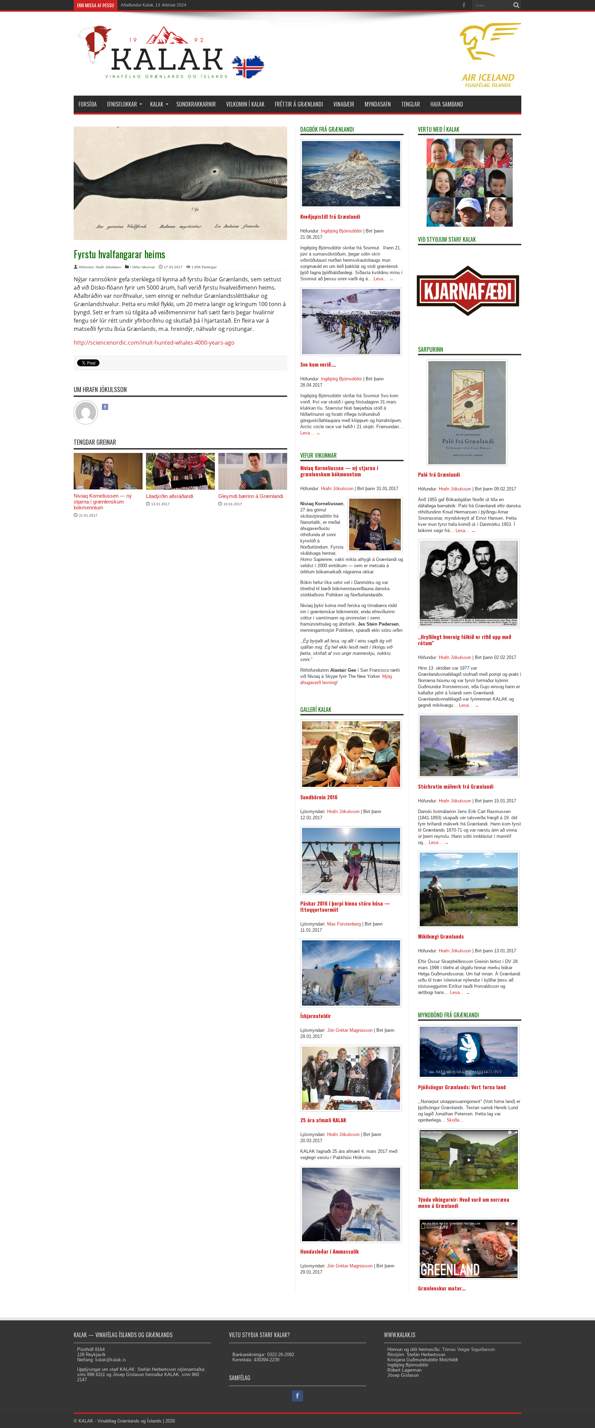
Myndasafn (378, 104)
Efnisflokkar (122, 104)
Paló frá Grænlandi (439, 474)
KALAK (156, 104)
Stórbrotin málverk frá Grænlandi (455, 786)
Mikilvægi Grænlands (441, 936)
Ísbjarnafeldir (315, 1015)
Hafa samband (446, 104)
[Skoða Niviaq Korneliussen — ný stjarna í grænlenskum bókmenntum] (108, 487)
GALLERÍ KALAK (315, 709)
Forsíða (88, 104)
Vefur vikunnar (143, 267)
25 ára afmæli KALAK (323, 1120)
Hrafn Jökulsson (108, 267)
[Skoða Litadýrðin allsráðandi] (180, 488)
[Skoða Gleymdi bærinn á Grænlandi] (252, 488)
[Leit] (516, 5)
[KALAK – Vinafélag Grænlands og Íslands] (171, 77)
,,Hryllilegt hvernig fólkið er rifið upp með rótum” (464, 640)
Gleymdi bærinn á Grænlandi (250, 496)
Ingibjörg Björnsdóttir (341, 231)
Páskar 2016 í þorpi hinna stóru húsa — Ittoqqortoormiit (345, 906)
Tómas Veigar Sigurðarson (468, 1349)
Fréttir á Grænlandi (299, 104)
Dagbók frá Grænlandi (327, 129)
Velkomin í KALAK (245, 104)
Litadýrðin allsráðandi (169, 496)
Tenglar (410, 104)
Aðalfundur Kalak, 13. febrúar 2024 (153, 5)
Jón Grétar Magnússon (350, 1030)
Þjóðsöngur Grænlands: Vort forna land (462, 1087)
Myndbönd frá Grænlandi (448, 1015)
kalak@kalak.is (110, 1359)
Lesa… (384, 278)
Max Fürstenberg (344, 924)
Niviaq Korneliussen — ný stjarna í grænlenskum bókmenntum (103, 501)
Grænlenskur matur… (442, 1288)
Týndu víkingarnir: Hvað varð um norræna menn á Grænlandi (463, 1202)
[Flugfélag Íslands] (490, 85)
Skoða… (455, 1120)
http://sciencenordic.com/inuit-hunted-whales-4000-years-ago (154, 342)
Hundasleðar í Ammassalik (329, 1251)
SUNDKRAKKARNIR (196, 104)
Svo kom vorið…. (318, 364)
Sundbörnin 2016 (318, 797)
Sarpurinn (430, 349)
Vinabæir (343, 104)
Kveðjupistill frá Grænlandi (330, 216)
